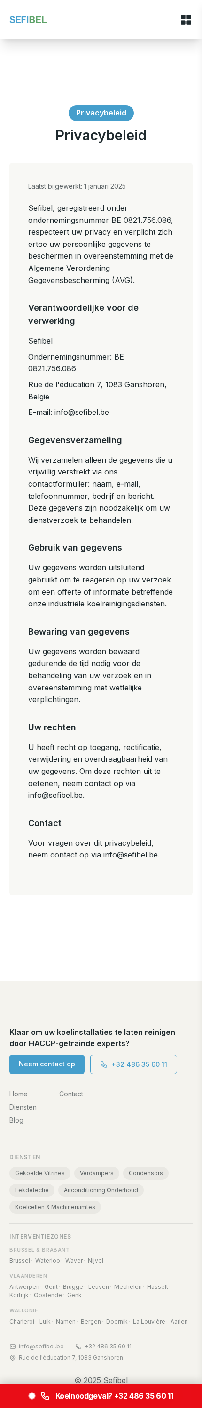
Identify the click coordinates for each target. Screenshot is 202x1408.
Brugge (73, 1286)
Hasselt (157, 1286)
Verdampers (97, 1173)
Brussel (19, 1260)
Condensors (146, 1173)
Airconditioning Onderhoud (101, 1190)
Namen (66, 1321)
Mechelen (128, 1286)
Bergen (91, 1321)
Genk (74, 1295)
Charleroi (21, 1321)
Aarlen (179, 1321)
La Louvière (149, 1321)
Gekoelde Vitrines (40, 1173)
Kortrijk (19, 1295)
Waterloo (47, 1260)
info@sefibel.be (41, 1346)
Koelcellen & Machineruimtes (55, 1206)
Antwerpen (24, 1286)
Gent (51, 1286)
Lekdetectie (32, 1190)
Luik (45, 1321)
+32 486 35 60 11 (139, 1064)
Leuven (98, 1286)
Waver (74, 1260)
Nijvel (95, 1260)
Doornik (117, 1321)
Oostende (48, 1295)
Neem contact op (47, 1064)
